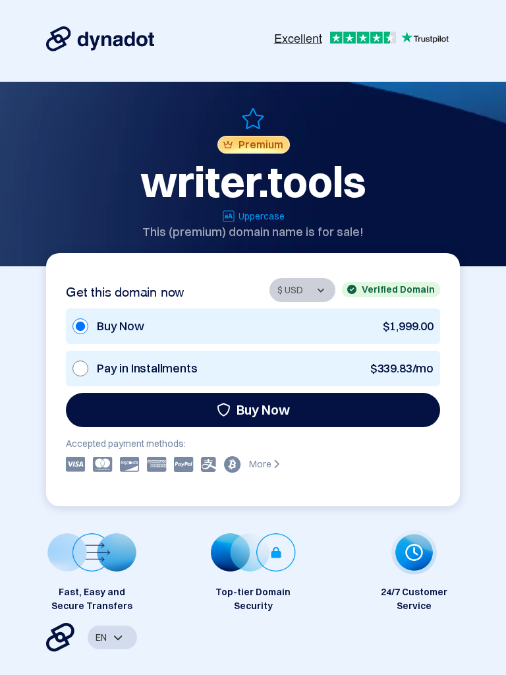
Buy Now (263, 409)
